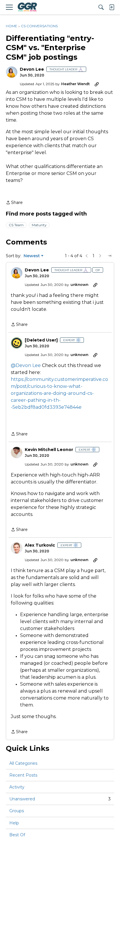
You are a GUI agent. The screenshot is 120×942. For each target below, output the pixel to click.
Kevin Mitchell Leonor (49, 449)
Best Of (17, 834)
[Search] (101, 7)
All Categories (23, 763)
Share (14, 203)
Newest (32, 256)
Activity (16, 787)
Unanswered (60, 799)
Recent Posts (23, 775)
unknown (79, 284)
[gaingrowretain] (27, 7)
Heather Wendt (75, 84)
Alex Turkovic (40, 545)
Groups (16, 810)
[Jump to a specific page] (109, 255)
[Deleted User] (41, 340)
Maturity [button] (39, 225)
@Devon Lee (26, 365)
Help (14, 823)
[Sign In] (111, 7)
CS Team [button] (16, 225)
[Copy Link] (96, 84)
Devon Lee (32, 69)
